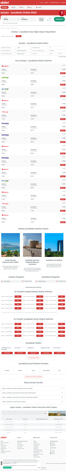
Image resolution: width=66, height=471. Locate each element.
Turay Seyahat (19, 444)
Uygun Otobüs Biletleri (5, 442)
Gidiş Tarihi (41, 18)
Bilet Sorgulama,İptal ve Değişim (37, 459)
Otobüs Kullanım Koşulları (38, 454)
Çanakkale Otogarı (41, 281)
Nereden (5, 18)
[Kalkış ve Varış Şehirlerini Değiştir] (19, 19)
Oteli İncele (7, 353)
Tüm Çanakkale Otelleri (33, 357)
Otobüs (5, 7)
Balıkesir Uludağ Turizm (22, 50)
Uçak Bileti (35, 442)
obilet (45, 413)
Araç (30, 7)
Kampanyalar (3, 452)
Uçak (14, 7)
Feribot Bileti (36, 447)
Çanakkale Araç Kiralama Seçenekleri (33, 376)
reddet (15, 462)
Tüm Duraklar (3, 447)
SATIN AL (62, 73)
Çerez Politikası (36, 452)
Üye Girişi (63, 2)
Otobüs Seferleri (4, 445)
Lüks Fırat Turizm (20, 445)
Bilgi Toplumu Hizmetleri (38, 451)
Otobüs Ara (59, 19)
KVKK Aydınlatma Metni (38, 449)
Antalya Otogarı (6, 281)
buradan (12, 465)
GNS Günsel (19, 442)
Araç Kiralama (36, 445)
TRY (41, 2)
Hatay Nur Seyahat (20, 448)
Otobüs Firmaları (4, 448)
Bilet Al (2, 444)
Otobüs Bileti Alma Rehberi (5, 451)
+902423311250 (28, 281)
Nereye (22, 18)
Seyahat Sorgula (54, 2)
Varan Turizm (19, 447)
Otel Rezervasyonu (37, 444)
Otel (22, 7)
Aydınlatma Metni (6, 463)
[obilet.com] (8, 3)
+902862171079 (62, 281)
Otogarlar (2, 449)
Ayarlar (39, 467)
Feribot (39, 7)
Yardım (46, 2)
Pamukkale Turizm (20, 53)
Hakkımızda (36, 448)
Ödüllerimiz (36, 455)
